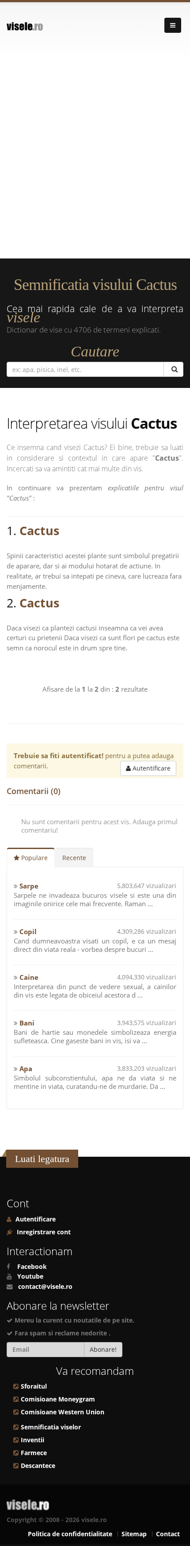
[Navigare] (172, 25)
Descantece (38, 1466)
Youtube (30, 1276)
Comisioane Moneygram (58, 1399)
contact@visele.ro (45, 1287)
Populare (33, 857)
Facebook (32, 1267)
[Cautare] (173, 369)
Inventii (32, 1440)
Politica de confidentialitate (70, 1534)
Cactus (39, 530)
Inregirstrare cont (43, 1232)
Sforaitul (34, 1386)
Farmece (34, 1453)
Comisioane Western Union (62, 1412)
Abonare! (103, 1349)
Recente (74, 857)
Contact (168, 1534)
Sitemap (134, 1534)
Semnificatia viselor (51, 1427)
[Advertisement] (95, 158)
